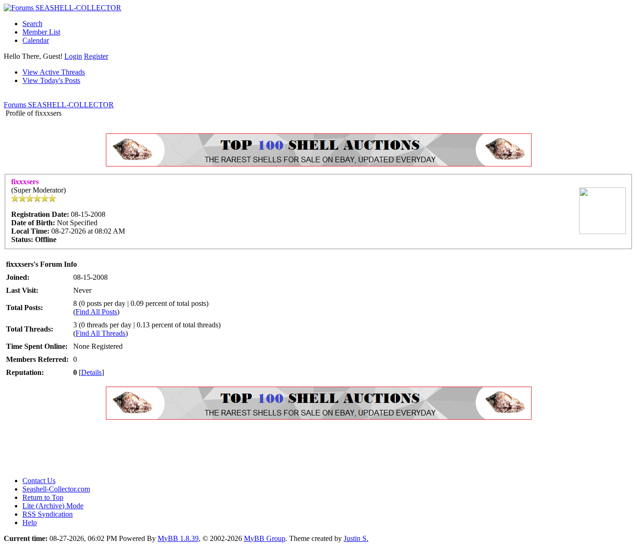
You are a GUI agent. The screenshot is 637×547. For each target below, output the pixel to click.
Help (29, 522)
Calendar (35, 40)
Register (96, 56)
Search (32, 24)
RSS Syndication (47, 514)
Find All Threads (100, 333)
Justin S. (356, 538)
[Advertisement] (173, 448)
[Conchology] (319, 164)
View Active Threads (53, 72)
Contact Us (38, 481)
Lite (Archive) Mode (52, 506)
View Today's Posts (51, 80)
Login (73, 56)
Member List (41, 32)
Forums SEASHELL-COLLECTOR (59, 105)
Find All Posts (96, 312)
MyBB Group (264, 538)
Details (91, 372)
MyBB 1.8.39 (178, 538)
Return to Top (42, 497)
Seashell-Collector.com (56, 489)
